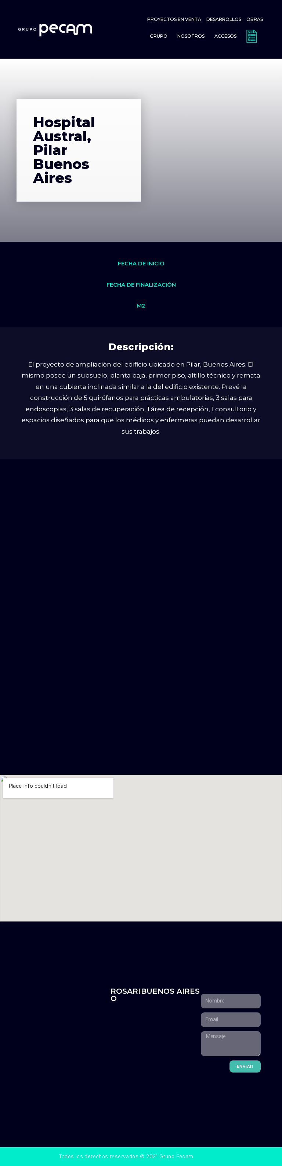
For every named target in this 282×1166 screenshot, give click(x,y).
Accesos (225, 36)
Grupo (158, 36)
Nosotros (191, 36)
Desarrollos (223, 19)
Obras (254, 19)
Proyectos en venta (174, 19)
